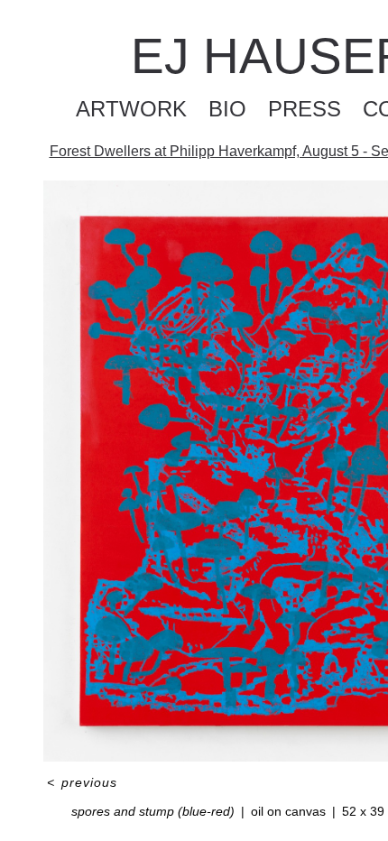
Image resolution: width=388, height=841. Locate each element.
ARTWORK (131, 109)
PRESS (304, 109)
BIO (227, 109)
